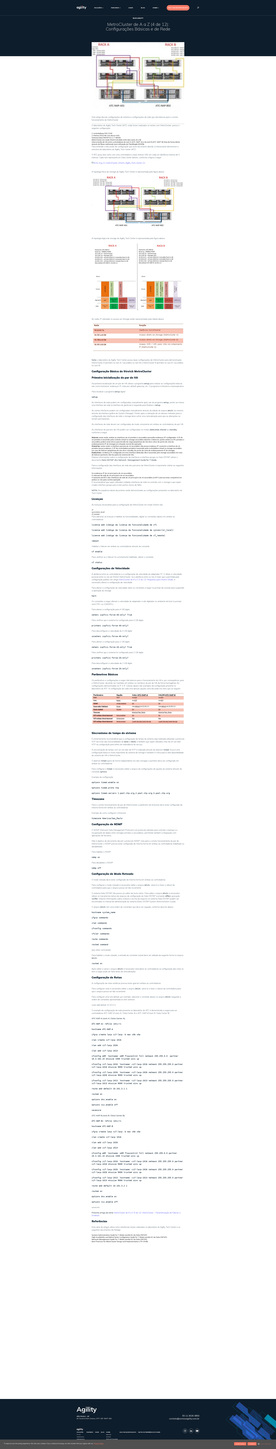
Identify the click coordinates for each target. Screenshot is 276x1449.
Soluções (98, 8)
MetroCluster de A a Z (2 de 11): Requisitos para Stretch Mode (146, 579)
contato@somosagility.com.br (184, 1418)
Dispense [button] (252, 1444)
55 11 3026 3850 (190, 1415)
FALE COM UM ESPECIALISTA (178, 8)
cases (130, 8)
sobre (155, 8)
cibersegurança (81, 1439)
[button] (264, 1444)
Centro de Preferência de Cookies (149, 1432)
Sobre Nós (108, 1434)
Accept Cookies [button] (240, 1444)
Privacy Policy (99, 1443)
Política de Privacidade (112, 1439)
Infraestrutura (80, 1437)
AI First (79, 1434)
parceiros (115, 8)
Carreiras (108, 1437)
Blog (143, 8)
